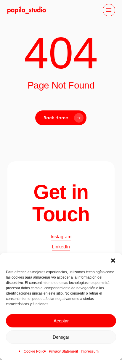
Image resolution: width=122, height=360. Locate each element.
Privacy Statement (63, 351)
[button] (113, 260)
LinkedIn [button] (61, 246)
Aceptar (61, 320)
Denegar (61, 337)
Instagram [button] (61, 236)
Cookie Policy (35, 351)
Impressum (90, 351)
